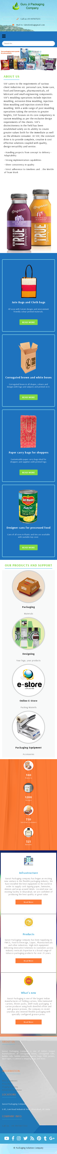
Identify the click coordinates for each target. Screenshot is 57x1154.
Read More (28, 902)
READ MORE (28, 322)
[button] (4, 59)
